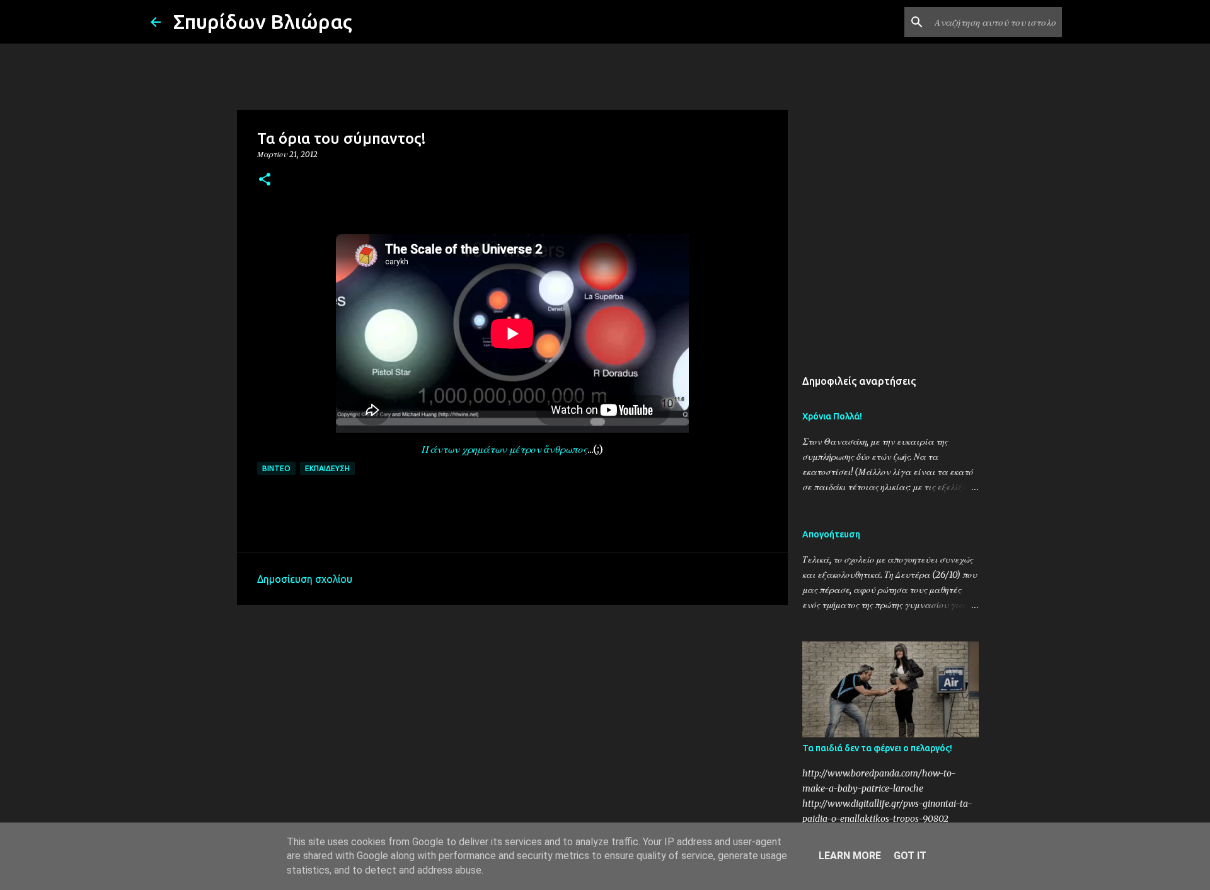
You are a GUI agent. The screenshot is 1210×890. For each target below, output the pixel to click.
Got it (910, 856)
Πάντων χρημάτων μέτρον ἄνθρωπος (504, 449)
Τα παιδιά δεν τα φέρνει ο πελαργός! (877, 748)
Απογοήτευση (831, 534)
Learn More (850, 856)
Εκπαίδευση (327, 468)
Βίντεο (276, 468)
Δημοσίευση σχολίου (304, 579)
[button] (264, 180)
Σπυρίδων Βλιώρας (262, 21)
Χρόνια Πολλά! (832, 416)
